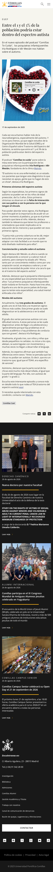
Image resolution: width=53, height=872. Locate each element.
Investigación (7, 776)
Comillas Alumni (9, 793)
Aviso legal (44, 855)
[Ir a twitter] (43, 413)
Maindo (37, 168)
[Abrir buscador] (42, 4)
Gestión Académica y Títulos (14, 799)
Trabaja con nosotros (11, 805)
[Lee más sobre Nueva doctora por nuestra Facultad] (26, 453)
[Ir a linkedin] (48, 413)
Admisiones (7, 787)
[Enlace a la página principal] (12, 4)
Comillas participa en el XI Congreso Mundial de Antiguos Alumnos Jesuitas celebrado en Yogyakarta (23, 596)
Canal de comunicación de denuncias (18, 811)
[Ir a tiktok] (48, 840)
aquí (21, 387)
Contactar (26, 827)
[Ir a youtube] (39, 840)
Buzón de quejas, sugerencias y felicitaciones (21, 816)
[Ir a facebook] (38, 413)
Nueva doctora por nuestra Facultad (22, 485)
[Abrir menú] (49, 4)
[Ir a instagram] (30, 840)
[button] (26, 486)
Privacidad (30, 855)
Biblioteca (6, 782)
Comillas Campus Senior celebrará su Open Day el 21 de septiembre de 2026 (26, 688)
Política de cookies (13, 855)
